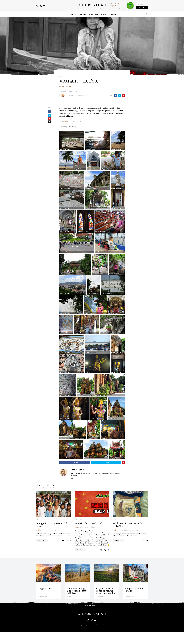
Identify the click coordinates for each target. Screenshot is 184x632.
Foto (91, 14)
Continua (41, 540)
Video (97, 14)
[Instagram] (41, 6)
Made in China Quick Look (89, 523)
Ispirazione (112, 14)
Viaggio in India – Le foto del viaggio (51, 525)
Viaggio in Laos (45, 588)
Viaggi (44, 585)
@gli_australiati (141, 3)
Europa (69, 585)
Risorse (103, 14)
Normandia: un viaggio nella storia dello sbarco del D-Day (77, 590)
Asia (60, 76)
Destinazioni (72, 14)
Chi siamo (83, 14)
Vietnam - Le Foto (64, 121)
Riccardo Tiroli (70, 95)
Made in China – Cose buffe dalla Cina (127, 525)
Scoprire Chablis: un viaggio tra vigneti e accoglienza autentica (105, 590)
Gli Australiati (92, 5)
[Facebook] (37, 6)
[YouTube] (44, 6)
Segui (140, 7)
